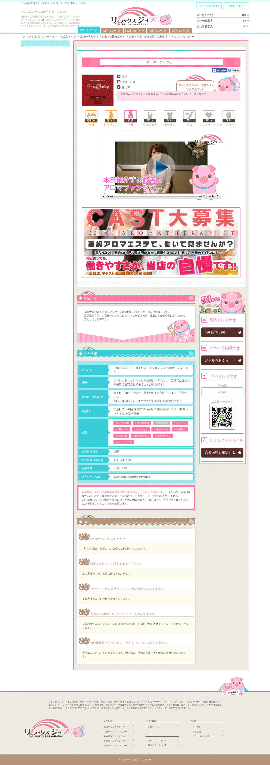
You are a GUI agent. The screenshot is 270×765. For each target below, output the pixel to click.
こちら (98, 503)
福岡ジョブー (178, 30)
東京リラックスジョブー (115, 727)
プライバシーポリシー (202, 736)
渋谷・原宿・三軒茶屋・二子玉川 (148, 36)
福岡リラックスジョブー (115, 745)
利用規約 (196, 731)
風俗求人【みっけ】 (157, 745)
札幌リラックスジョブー (115, 741)
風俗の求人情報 (89, 36)
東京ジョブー (86, 29)
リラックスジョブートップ (41, 36)
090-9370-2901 (122, 460)
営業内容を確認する (220, 452)
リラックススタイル (208, 5)
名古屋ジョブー (132, 30)
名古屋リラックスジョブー (116, 736)
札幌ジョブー (155, 30)
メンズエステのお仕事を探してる (41, 11)
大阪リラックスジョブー (115, 731)
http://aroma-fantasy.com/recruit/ (132, 476)
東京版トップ (68, 36)
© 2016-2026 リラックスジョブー (135, 759)
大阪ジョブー (109, 30)
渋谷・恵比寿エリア (113, 36)
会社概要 (196, 727)
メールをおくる (216, 360)
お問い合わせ (236, 5)
